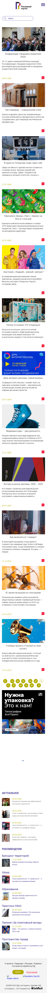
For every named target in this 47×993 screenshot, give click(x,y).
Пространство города (15, 939)
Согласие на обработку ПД (23, 966)
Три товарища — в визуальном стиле (23, 109)
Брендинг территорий (15, 855)
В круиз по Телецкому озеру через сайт (23, 162)
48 (30, 681)
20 (18, 681)
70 (26, 685)
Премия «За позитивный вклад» (22, 922)
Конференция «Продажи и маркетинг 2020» (23, 55)
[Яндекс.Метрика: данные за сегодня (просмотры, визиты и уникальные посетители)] (12, 977)
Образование (10, 889)
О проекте (9, 963)
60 (21, 685)
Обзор (5, 872)
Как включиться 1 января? (23, 537)
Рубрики (37, 963)
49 (36, 681)
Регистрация (31, 972)
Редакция (19, 963)
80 (32, 685)
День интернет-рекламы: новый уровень (23, 377)
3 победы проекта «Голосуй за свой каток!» (23, 647)
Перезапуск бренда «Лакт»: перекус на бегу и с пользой (23, 217)
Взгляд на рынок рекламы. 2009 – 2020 (23, 484)
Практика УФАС (12, 906)
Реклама (28, 963)
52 (14, 685)
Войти (18, 972)
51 (8, 685)
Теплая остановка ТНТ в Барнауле (23, 324)
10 (12, 681)
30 (23, 681)
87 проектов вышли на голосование (23, 592)
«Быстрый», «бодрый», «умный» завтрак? (23, 271)
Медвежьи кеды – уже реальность (23, 431)
